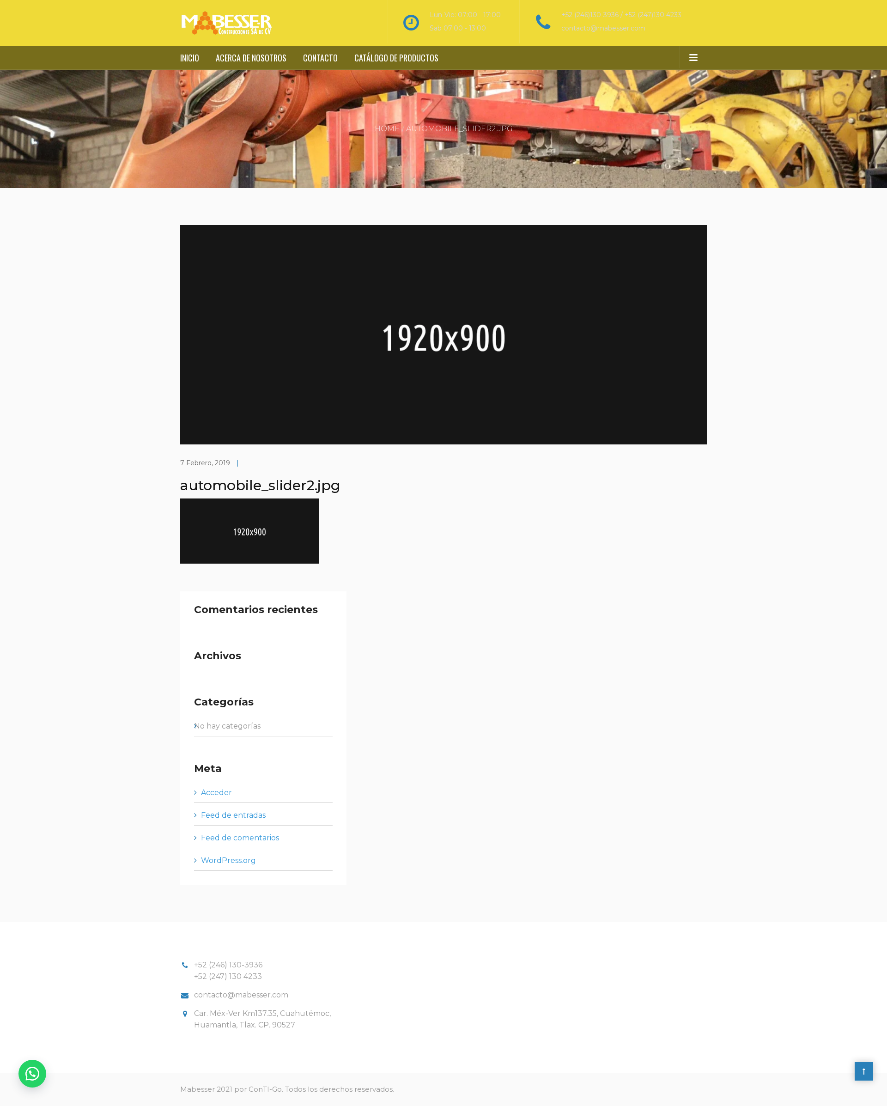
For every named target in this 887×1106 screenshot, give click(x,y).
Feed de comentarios (240, 837)
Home (387, 128)
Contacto (320, 58)
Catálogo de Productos (396, 58)
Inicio (189, 58)
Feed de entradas (233, 815)
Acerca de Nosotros (251, 58)
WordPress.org (228, 860)
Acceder (216, 792)
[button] (32, 1074)
